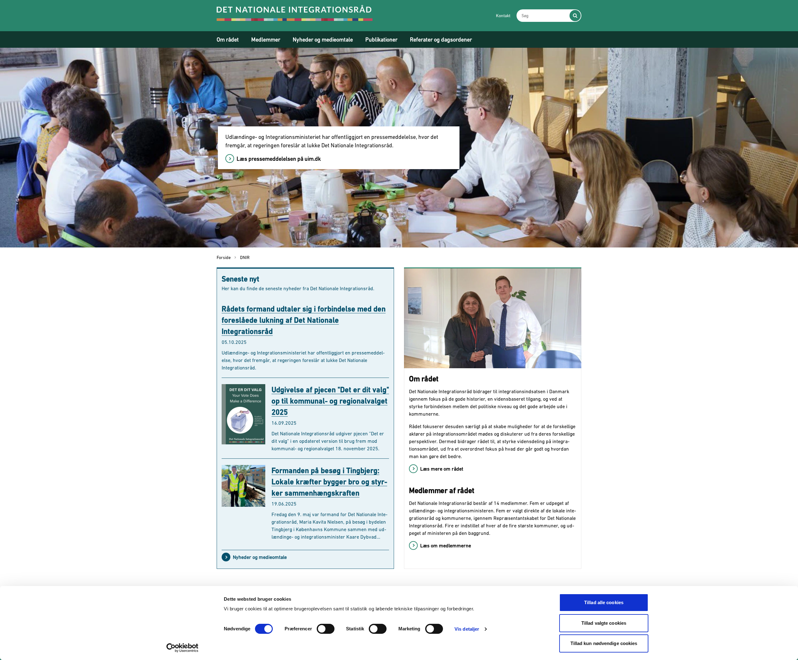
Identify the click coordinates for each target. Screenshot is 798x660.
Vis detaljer (466, 629)
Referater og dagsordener (441, 39)
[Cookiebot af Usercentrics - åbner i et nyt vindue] (182, 648)
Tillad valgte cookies (603, 623)
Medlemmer (265, 39)
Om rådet (228, 39)
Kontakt (503, 15)
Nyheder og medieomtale (323, 39)
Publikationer (381, 39)
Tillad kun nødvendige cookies (603, 643)
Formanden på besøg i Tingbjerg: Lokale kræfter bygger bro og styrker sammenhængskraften (329, 481)
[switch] (325, 629)
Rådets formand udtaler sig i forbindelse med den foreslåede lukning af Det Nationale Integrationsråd (304, 320)
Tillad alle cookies (603, 602)
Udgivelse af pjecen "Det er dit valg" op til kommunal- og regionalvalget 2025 (330, 400)
